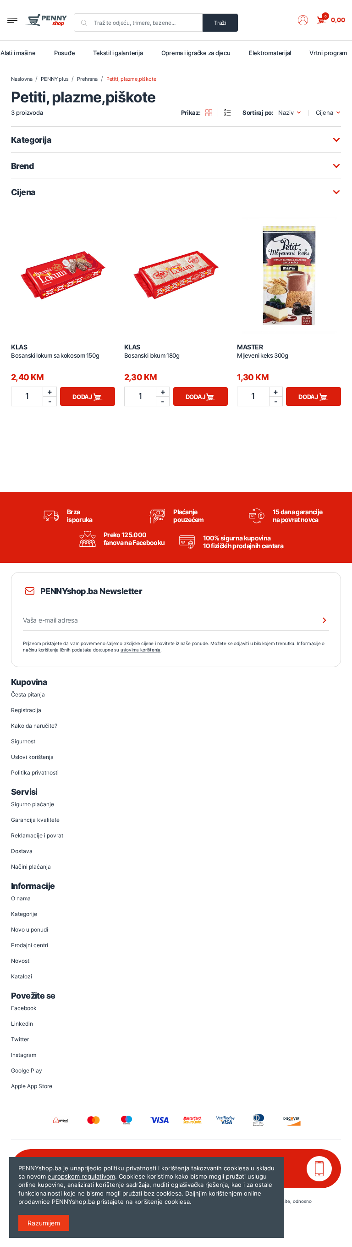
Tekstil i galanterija (118, 52)
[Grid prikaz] (212, 113)
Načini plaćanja (31, 866)
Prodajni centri (29, 945)
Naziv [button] (286, 113)
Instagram (23, 1054)
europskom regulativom (81, 1176)
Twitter (20, 1039)
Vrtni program (328, 52)
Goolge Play (26, 1070)
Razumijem (44, 1223)
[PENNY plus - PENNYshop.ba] (46, 20)
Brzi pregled (62, 270)
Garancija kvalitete (35, 819)
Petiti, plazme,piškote (131, 79)
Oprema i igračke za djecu (196, 52)
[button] (307, 20)
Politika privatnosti (35, 772)
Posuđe (64, 52)
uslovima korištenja (141, 649)
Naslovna (21, 79)
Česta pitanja (28, 694)
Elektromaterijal (270, 52)
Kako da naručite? (34, 725)
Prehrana (87, 79)
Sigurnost (23, 741)
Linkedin (22, 1023)
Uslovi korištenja (32, 756)
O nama (21, 898)
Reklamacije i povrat (37, 835)
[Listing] (230, 113)
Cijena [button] (324, 113)
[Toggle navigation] (12, 20)
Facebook (24, 1008)
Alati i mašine (18, 52)
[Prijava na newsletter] (318, 620)
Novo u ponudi (29, 929)
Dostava (22, 851)
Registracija (26, 710)
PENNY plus (54, 79)
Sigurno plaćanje (32, 804)
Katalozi (21, 976)
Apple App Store (31, 1086)
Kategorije (24, 913)
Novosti (21, 960)
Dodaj (83, 396)
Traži (220, 22)
